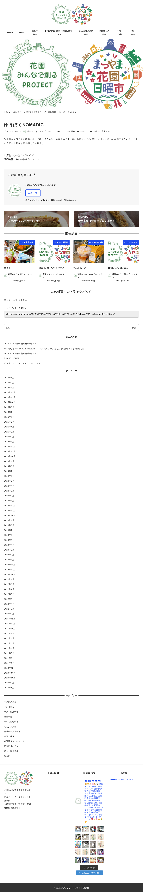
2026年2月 (9, 382)
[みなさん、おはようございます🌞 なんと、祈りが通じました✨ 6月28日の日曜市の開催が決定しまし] (93, 837)
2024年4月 (9, 485)
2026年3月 (9, 377)
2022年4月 (9, 603)
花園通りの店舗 (11, 746)
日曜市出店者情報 (101, 131)
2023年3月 (9, 549)
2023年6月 (9, 534)
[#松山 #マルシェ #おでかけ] (78, 860)
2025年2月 (9, 436)
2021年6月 (9, 638)
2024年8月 (9, 466)
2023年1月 (9, 559)
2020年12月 (10, 667)
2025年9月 (9, 407)
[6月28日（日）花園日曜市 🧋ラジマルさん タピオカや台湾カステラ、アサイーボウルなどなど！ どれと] (93, 829)
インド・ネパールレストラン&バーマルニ (23, 363)
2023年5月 (9, 540)
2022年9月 (9, 579)
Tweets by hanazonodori (122, 779)
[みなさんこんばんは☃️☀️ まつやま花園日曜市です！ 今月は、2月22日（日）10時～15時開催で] (85, 852)
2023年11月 (10, 510)
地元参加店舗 (10, 726)
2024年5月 (9, 480)
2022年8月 (9, 584)
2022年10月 (10, 574)
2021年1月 (9, 662)
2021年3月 (9, 653)
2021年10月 (10, 628)
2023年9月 (9, 520)
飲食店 (7, 756)
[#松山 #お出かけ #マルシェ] (93, 852)
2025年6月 (9, 416)
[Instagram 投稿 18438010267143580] (85, 844)
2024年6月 (9, 475)
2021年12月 (10, 618)
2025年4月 (9, 426)
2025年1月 (9, 441)
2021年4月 (9, 648)
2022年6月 (9, 594)
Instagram (71, 200)
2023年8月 (9, 525)
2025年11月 (10, 397)
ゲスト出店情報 (68, 131)
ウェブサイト (33, 200)
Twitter (46, 200)
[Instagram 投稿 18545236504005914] (85, 860)
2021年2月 (9, 658)
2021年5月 (9, 643)
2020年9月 (9, 682)
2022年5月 (9, 599)
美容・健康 (9, 736)
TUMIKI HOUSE (12, 358)
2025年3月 (9, 431)
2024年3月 (9, 490)
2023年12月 (10, 505)
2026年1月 (9, 387)
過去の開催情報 (11, 751)
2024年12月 (10, 446)
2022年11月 (10, 569)
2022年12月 (10, 564)
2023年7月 (9, 530)
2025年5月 (9, 421)
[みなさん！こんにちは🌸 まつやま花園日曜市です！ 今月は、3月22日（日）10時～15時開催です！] (78, 852)
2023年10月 (10, 515)
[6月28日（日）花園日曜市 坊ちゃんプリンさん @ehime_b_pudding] (85, 829)
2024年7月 (9, 471)
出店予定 (84, 131)
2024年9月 (9, 461)
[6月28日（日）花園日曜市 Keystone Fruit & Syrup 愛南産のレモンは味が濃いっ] (78, 829)
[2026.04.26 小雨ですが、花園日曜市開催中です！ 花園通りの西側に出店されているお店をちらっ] (93, 844)
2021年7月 (9, 633)
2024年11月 (10, 451)
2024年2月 (9, 495)
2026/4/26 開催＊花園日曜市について (22, 343)
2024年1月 (9, 500)
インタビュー (10, 706)
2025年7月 (9, 412)
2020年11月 (10, 672)
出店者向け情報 (11, 721)
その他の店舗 (10, 701)
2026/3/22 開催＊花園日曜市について (22, 353)
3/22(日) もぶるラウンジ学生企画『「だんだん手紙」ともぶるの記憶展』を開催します (44, 348)
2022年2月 (9, 613)
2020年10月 (10, 677)
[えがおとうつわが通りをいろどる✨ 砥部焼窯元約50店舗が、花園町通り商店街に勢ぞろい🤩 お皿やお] (78, 844)
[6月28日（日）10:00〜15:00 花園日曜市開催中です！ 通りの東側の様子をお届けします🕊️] (78, 837)
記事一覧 (33, 193)
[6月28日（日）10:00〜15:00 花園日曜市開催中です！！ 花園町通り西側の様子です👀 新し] (100, 829)
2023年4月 (9, 544)
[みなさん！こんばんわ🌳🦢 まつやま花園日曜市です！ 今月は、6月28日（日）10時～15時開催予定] (100, 837)
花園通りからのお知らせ (15, 741)
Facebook (58, 200)
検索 (134, 327)
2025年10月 (10, 402)
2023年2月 (9, 554)
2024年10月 (10, 456)
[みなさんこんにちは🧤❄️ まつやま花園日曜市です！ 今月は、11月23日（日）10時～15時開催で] (93, 860)
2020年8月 (9, 687)
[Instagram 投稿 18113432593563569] (100, 860)
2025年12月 (10, 392)
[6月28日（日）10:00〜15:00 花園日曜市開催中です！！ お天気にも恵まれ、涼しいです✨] (85, 837)
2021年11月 (10, 623)
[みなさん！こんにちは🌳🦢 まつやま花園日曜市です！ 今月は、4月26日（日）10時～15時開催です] (100, 844)
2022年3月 (9, 608)
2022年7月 (9, 589)
